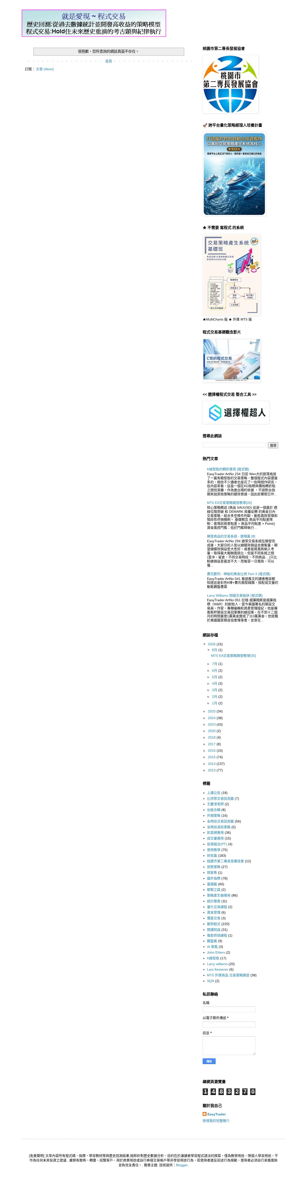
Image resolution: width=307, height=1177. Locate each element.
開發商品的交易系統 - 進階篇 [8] (231, 536)
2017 (212, 744)
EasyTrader (216, 1114)
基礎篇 (212, 884)
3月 (215, 690)
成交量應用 (215, 838)
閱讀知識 (213, 930)
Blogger (182, 1165)
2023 (212, 724)
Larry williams (217, 964)
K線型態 (213, 958)
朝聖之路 (213, 889)
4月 (215, 683)
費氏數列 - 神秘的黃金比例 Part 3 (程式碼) (239, 574)
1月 (215, 703)
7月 (215, 664)
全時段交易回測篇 (220, 821)
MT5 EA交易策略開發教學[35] (233, 656)
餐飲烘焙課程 (217, 935)
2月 (215, 697)
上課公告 (213, 793)
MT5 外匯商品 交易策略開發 (228, 975)
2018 (212, 737)
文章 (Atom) (45, 69)
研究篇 (212, 855)
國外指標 (213, 878)
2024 (212, 718)
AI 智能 (212, 947)
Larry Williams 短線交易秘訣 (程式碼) (235, 595)
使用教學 (213, 850)
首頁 (108, 61)
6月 (215, 670)
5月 (215, 677)
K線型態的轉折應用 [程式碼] (228, 469)
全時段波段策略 (218, 827)
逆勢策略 (213, 867)
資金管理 (213, 912)
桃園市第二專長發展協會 (225, 861)
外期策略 (213, 815)
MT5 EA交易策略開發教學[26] (229, 503)
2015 (212, 757)
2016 (212, 750)
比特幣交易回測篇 (220, 798)
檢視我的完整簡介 (216, 1121)
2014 (212, 764)
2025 (212, 711)
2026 (212, 644)
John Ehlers (216, 952)
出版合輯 (213, 810)
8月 (215, 650)
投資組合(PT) (217, 844)
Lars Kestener (217, 969)
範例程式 (213, 924)
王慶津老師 (215, 804)
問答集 (212, 872)
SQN (210, 981)
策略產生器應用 (218, 895)
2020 (212, 731)
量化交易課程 (217, 907)
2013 (212, 770)
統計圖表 (213, 901)
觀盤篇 (212, 941)
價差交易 (213, 918)
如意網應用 (215, 832)
